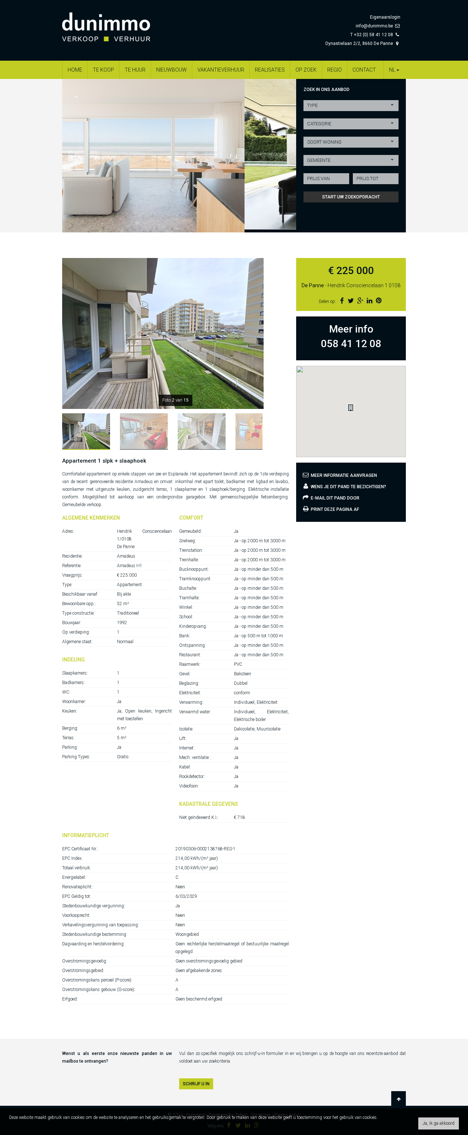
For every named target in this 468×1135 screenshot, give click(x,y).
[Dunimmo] (117, 23)
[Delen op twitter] (350, 300)
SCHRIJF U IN (196, 1083)
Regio (334, 70)
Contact (364, 70)
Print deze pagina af (334, 509)
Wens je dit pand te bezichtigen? (348, 486)
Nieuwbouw (171, 70)
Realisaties (270, 70)
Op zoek (306, 70)
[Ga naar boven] (398, 1099)
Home (75, 70)
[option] (179, 154)
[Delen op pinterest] (378, 300)
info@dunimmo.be (374, 26)
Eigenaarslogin (385, 17)
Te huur (135, 70)
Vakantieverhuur (220, 70)
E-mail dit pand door (334, 498)
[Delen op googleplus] (360, 300)
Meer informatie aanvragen (343, 475)
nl (392, 70)
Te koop (103, 70)
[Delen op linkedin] (369, 300)
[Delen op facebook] (341, 300)
